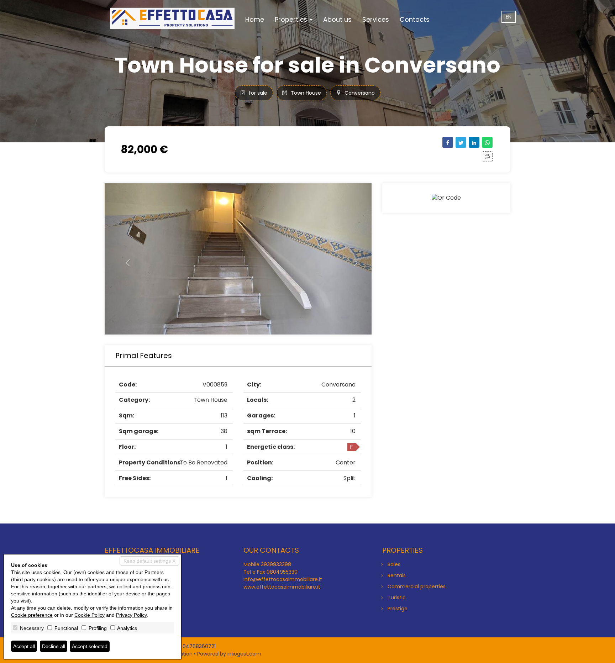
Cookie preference (32, 615)
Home (254, 19)
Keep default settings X (149, 561)
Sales (394, 564)
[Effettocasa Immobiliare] (172, 18)
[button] (125, 259)
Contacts (415, 19)
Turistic (397, 597)
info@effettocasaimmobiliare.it (282, 579)
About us (337, 19)
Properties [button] (292, 19)
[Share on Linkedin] (474, 142)
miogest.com (244, 653)
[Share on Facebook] (447, 142)
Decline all (53, 646)
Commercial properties (417, 586)
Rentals (397, 575)
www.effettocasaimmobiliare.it (281, 586)
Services (375, 19)
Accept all (24, 646)
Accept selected (89, 646)
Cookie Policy (89, 615)
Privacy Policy (131, 615)
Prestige (398, 608)
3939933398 (276, 564)
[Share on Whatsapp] (487, 142)
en (508, 16)
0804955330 (282, 571)
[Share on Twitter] (461, 142)
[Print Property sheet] (487, 156)
